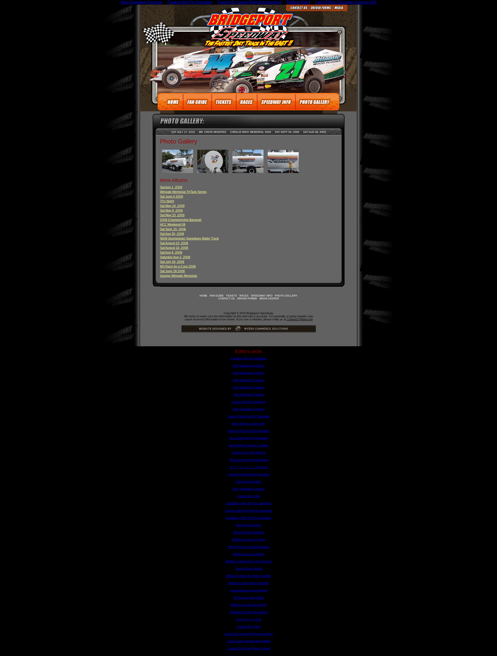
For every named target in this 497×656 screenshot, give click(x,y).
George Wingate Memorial (178, 276)
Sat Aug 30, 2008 (172, 234)
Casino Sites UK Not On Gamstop (248, 511)
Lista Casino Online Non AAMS (249, 641)
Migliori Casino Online (248, 554)
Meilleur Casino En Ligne (248, 605)
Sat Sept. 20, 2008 (173, 229)
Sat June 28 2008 (172, 271)
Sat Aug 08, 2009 (314, 132)
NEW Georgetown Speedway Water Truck (189, 238)
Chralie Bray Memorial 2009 (250, 132)
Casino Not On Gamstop (248, 402)
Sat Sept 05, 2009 (287, 132)
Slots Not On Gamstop (248, 532)
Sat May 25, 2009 (172, 215)
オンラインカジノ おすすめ (249, 467)
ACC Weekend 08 (172, 224)
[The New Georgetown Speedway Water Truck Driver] (283, 171)
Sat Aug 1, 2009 (171, 187)
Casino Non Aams (248, 482)
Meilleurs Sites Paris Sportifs (249, 583)
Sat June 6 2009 (171, 196)
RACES (243, 295)
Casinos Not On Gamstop (248, 358)
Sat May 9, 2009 (171, 210)
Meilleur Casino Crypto (248, 540)
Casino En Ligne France (248, 453)
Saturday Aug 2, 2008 (175, 257)
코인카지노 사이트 (248, 619)
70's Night (167, 201)
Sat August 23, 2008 (174, 243)
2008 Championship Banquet (180, 220)
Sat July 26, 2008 (172, 262)
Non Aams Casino (248, 525)
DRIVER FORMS (247, 298)
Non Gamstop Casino (248, 395)
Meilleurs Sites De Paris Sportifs (248, 576)
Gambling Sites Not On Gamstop (248, 503)
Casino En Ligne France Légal (248, 648)
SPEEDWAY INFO (262, 295)
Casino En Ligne (248, 496)
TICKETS (231, 295)
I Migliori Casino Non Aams (249, 612)
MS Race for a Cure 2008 (178, 266)
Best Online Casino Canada (248, 445)
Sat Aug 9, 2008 (171, 252)
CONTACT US (226, 298)
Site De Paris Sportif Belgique (248, 547)
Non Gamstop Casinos (249, 365)
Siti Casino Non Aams (248, 598)
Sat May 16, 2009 (172, 206)
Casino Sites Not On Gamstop (248, 416)
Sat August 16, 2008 (174, 248)
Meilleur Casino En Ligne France (248, 561)
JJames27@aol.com (300, 319)
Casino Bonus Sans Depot (248, 590)
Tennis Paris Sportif (248, 569)
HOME (203, 295)
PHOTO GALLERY (286, 295)
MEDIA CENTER (269, 298)
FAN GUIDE (217, 295)
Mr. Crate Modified (212, 132)
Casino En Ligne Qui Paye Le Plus (248, 634)
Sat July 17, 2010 (183, 132)
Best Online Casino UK (248, 424)
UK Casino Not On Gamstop (248, 438)
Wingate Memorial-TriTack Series (183, 192)
